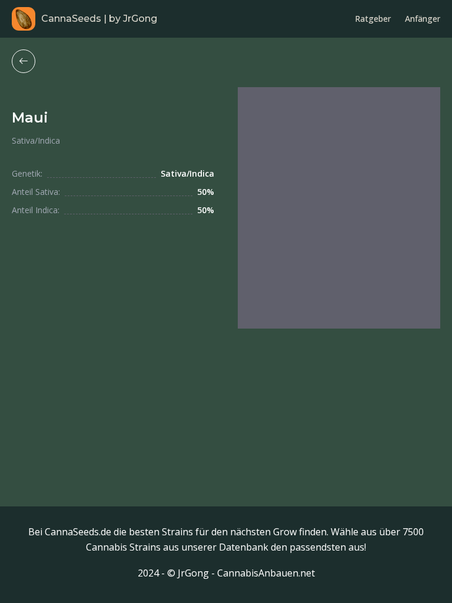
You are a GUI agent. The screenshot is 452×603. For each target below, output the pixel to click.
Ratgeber (373, 18)
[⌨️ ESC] (23, 61)
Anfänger (422, 18)
